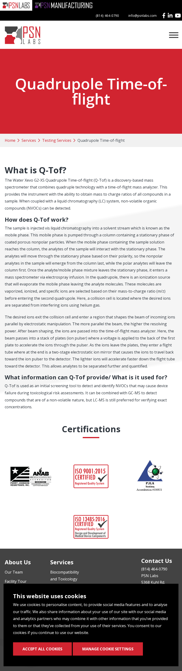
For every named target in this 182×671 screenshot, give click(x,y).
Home (10, 140)
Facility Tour (16, 581)
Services (29, 140)
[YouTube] (178, 16)
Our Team (14, 572)
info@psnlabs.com (142, 15)
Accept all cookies (42, 649)
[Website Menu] (173, 35)
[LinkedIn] (170, 16)
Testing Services (56, 140)
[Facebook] (164, 16)
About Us (18, 562)
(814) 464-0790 (107, 15)
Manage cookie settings (107, 649)
